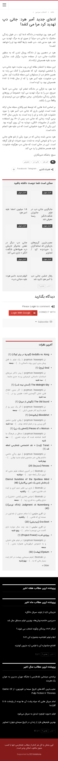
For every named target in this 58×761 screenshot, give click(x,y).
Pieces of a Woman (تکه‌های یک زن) (31, 428)
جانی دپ (36, 162)
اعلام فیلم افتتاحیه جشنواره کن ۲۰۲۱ (39, 637)
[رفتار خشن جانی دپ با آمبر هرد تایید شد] (41, 265)
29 (30, 466)
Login (33, 306)
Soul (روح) (44, 368)
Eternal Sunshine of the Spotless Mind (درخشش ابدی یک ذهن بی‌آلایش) (27, 481)
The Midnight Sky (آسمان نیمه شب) (32, 385)
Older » (45, 565)
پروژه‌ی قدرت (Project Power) (35, 535)
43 (47, 508)
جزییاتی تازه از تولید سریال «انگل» (40, 612)
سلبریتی (26, 162)
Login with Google (20, 313)
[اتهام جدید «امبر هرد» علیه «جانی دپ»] (16, 265)
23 (27, 522)
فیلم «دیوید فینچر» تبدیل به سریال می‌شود (36, 714)
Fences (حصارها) (41, 466)
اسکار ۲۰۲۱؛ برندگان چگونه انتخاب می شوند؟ (36, 629)
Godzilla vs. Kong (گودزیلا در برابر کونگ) (30, 354)
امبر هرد (45, 162)
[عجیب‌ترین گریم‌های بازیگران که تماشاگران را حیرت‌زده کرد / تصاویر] (41, 231)
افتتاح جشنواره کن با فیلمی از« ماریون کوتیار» (35, 646)
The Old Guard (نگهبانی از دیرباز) (34, 402)
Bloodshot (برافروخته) (39, 415)
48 (16, 483)
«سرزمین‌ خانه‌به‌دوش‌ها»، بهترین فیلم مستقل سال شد (31, 621)
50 (31, 552)
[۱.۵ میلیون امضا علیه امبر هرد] (16, 198)
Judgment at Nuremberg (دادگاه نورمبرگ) (27, 505)
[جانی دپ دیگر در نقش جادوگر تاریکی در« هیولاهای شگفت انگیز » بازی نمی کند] (16, 231)
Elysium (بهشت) (41, 552)
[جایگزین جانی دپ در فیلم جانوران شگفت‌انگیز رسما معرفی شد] (41, 198)
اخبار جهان (47, 192)
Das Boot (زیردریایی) (39, 522)
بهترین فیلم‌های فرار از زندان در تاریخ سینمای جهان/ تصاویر (29, 722)
